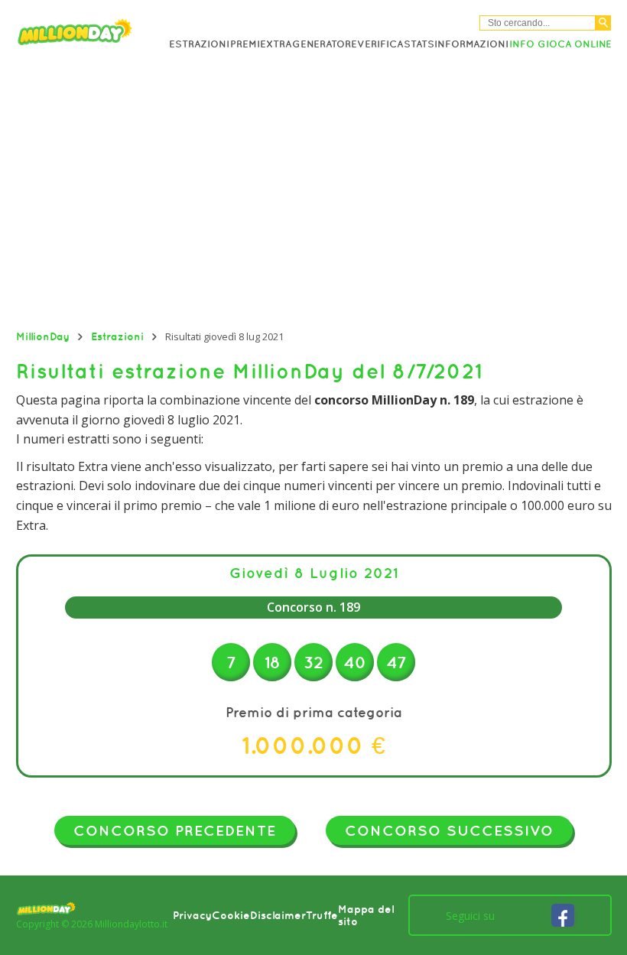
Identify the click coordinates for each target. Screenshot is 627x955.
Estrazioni (199, 44)
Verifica (380, 44)
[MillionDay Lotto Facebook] (562, 915)
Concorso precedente (174, 830)
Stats (419, 44)
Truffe (322, 915)
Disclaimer (278, 915)
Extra (275, 44)
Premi (245, 44)
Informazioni (471, 44)
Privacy (192, 915)
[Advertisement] (313, 192)
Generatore (324, 44)
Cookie (231, 915)
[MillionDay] (93, 35)
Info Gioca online (560, 44)
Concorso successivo (449, 830)
